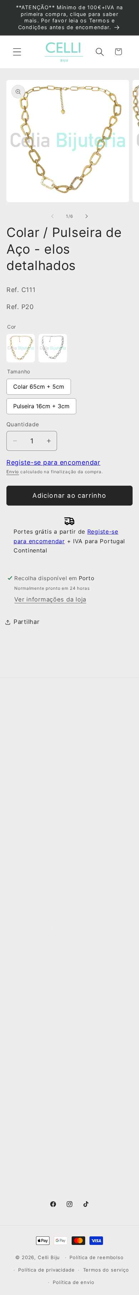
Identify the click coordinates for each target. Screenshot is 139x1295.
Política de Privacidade (49, 868)
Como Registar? (38, 812)
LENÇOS (27, 1041)
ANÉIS (23, 967)
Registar (27, 1182)
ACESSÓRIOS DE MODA (50, 1060)
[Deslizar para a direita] (86, 216)
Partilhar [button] (26, 621)
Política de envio (73, 1282)
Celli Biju (49, 1257)
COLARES (29, 1004)
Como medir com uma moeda (59, 905)
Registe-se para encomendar (53, 462)
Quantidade (22, 424)
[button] (17, 51)
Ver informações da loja (50, 599)
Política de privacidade (46, 1270)
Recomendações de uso (50, 849)
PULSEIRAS (31, 1023)
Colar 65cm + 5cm (38, 384)
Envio (12, 471)
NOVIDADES (32, 949)
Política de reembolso (97, 1257)
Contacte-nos (35, 759)
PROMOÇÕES (34, 1115)
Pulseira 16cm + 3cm (41, 404)
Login (23, 1165)
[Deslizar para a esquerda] (52, 216)
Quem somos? (36, 741)
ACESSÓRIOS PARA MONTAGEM (63, 1078)
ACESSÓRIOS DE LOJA (48, 1097)
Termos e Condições (45, 831)
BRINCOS (28, 986)
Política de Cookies (43, 886)
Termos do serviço (106, 1270)
